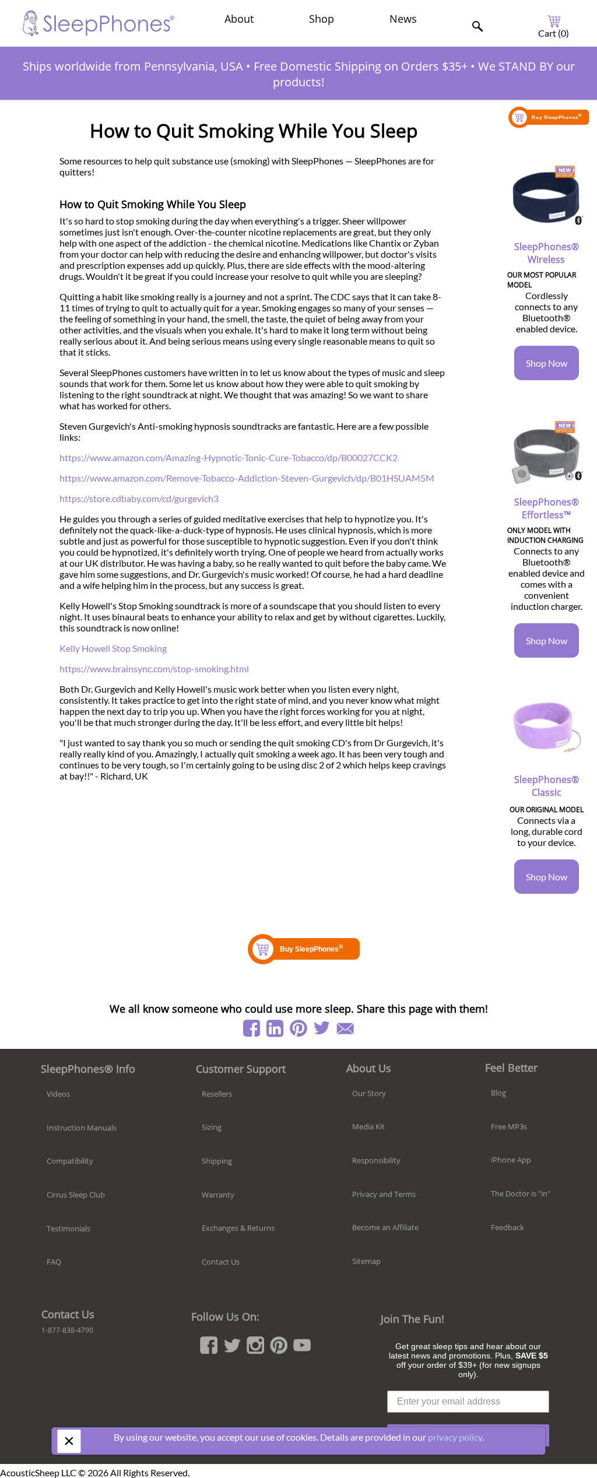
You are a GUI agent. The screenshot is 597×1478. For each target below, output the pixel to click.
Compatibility (70, 1161)
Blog (498, 1092)
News (403, 19)
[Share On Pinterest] (298, 1028)
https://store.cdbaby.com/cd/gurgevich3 (139, 498)
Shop (321, 19)
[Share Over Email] (345, 1028)
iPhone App (511, 1159)
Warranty (218, 1194)
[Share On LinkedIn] (275, 1028)
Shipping (217, 1161)
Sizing (212, 1127)
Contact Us (221, 1261)
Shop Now (546, 362)
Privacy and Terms (384, 1194)
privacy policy (455, 1436)
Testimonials (68, 1228)
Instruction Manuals (82, 1127)
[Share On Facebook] (252, 1028)
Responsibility (376, 1160)
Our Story (369, 1093)
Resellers (217, 1094)
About (239, 19)
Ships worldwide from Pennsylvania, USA (133, 66)
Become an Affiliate (385, 1227)
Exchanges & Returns (238, 1228)
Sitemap (366, 1261)
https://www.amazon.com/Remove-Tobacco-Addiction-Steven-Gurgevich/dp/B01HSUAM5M (246, 477)
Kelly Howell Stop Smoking (113, 648)
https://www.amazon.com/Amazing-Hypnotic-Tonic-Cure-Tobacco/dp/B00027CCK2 (228, 457)
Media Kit (368, 1126)
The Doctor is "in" (520, 1193)
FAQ (54, 1261)
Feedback (507, 1227)
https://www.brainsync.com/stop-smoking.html (154, 668)
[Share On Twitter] (322, 1028)
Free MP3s (509, 1126)
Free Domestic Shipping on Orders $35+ (361, 66)
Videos (58, 1094)
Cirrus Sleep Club (76, 1194)
